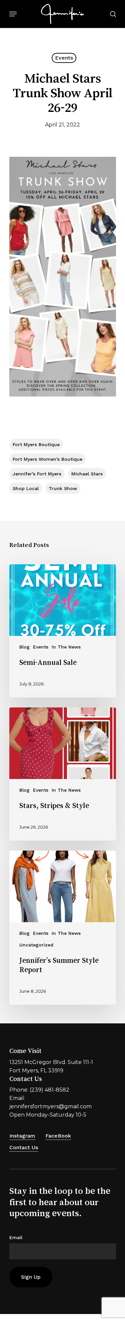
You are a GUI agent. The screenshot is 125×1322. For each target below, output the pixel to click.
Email (15, 1237)
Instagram (22, 1136)
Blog (24, 647)
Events (64, 58)
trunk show (63, 488)
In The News (66, 647)
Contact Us (23, 1147)
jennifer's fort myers (37, 473)
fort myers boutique (36, 444)
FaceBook (58, 1136)
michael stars (87, 473)
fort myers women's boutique (47, 459)
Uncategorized (36, 944)
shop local (26, 488)
